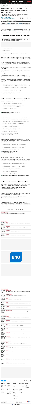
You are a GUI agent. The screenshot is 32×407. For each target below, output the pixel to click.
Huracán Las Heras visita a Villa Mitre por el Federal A (13, 231)
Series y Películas (9, 391)
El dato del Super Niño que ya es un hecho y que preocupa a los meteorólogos (16, 295)
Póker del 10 (7, 234)
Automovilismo (8, 3)
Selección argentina (21, 213)
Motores (8, 386)
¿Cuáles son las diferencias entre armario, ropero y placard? (13, 299)
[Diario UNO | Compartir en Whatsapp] (20, 209)
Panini (9, 23)
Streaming (7, 342)
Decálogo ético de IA (3, 402)
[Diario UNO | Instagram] (26, 380)
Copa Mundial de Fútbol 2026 (13, 213)
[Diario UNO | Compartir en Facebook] (14, 209)
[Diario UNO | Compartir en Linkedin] (22, 209)
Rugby (12, 3)
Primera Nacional (8, 226)
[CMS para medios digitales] (16, 405)
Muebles (7, 298)
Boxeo (21, 3)
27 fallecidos (7, 306)
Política (2, 386)
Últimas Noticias (3, 385)
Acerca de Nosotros (26, 386)
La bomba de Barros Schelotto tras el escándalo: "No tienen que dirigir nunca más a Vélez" (17, 329)
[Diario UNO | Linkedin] (28, 380)
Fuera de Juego (25, 3)
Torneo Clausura (8, 332)
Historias (7, 302)
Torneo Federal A (8, 230)
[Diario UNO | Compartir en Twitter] (16, 209)
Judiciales (2, 391)
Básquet (18, 3)
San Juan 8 (21, 392)
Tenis (15, 3)
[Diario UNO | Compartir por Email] (18, 209)
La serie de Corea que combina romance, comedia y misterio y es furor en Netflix (16, 343)
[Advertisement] (16, 45)
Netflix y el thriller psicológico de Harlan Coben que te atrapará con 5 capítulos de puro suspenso (18, 347)
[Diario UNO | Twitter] (30, 380)
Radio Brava (21, 390)
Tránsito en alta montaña (9, 310)
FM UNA (20, 389)
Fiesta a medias (7, 316)
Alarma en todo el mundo (9, 294)
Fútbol (1, 3)
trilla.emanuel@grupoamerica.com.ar (9, 18)
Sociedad (2, 388)
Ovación (4, 5)
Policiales (2, 389)
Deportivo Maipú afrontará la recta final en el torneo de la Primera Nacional (15, 321)
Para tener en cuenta (8, 290)
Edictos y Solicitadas (9, 393)
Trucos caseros (9, 389)
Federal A (7, 222)
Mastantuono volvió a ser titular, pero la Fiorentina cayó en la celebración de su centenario (17, 317)
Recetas (8, 388)
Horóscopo (8, 385)
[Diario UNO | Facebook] (24, 380)
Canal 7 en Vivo (21, 386)
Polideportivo (30, 3)
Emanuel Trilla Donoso (8, 17)
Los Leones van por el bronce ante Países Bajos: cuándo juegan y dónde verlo (16, 325)
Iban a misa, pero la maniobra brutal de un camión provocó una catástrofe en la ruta (17, 307)
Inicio (1, 5)
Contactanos (27, 387)
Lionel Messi (12, 30)
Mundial (4, 3)
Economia (2, 392)
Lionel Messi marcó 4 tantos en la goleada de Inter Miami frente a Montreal (15, 235)
